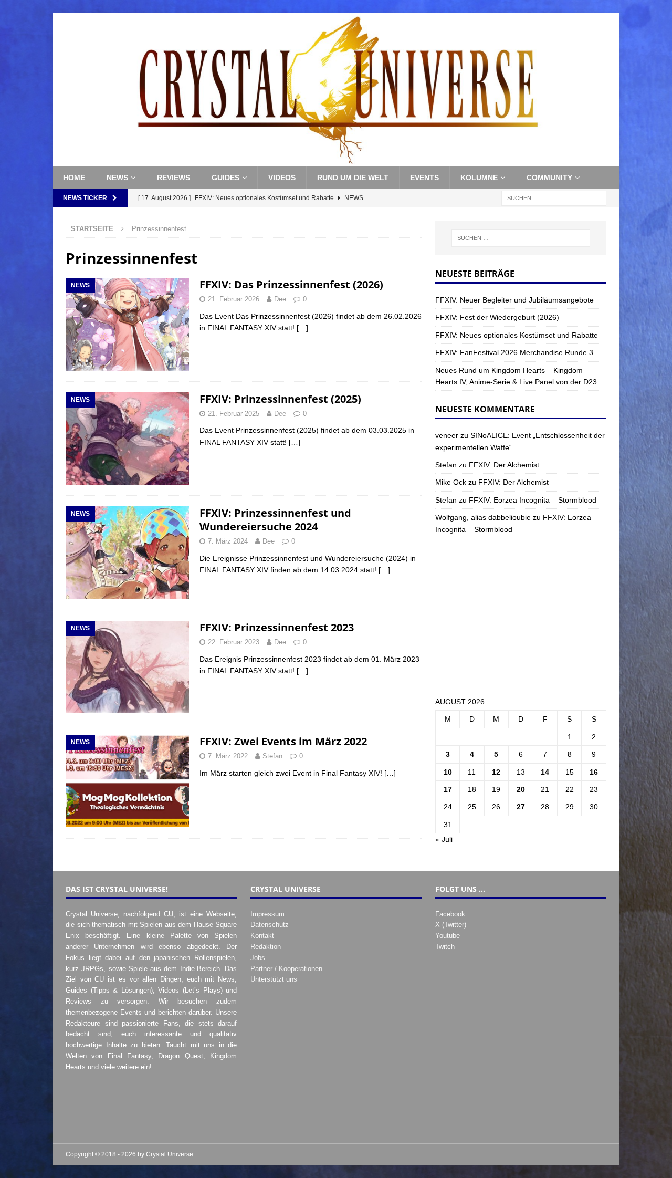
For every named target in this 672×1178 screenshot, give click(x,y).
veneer (446, 435)
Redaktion (265, 947)
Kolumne (479, 177)
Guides (225, 177)
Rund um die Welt (352, 177)
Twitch (445, 947)
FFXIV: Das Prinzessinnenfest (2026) (291, 284)
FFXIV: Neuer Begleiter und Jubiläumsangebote (514, 300)
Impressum (267, 914)
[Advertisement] (520, 617)
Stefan (272, 756)
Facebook (450, 914)
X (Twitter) (450, 925)
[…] (302, 328)
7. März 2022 (228, 756)
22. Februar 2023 (233, 642)
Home (74, 177)
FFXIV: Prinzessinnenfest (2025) (280, 399)
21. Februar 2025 (233, 414)
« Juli (444, 839)
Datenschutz (269, 925)
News (117, 177)
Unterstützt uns (273, 979)
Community (549, 177)
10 (448, 772)
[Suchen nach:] (553, 197)
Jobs (257, 958)
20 (521, 789)
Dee (280, 299)
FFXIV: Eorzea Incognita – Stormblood (532, 500)
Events (424, 177)
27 (521, 806)
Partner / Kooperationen (286, 969)
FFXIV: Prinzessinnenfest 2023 (277, 627)
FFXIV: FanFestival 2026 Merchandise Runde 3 (514, 352)
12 (496, 772)
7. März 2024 (228, 541)
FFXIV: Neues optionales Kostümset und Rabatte (516, 335)
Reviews (173, 177)
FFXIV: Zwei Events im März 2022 (283, 741)
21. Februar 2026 (233, 299)
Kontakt (262, 936)
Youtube (447, 936)
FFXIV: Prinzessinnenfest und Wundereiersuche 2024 (275, 520)
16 (594, 772)
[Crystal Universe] (336, 161)
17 (448, 789)
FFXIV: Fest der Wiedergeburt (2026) (497, 317)
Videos (282, 177)
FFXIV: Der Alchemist (504, 465)
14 (545, 772)
